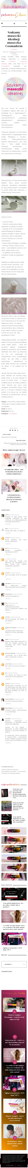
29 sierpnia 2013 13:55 (15, 617)
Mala (6, 603)
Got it (19, 1165)
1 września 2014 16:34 (16, 718)
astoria (6, 639)
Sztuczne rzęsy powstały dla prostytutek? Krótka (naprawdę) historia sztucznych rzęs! (19, 793)
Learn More (10, 1165)
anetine (7, 514)
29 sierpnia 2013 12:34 (15, 572)
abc (6, 672)
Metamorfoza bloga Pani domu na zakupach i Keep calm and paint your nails (15, 444)
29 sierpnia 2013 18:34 (12, 672)
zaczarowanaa (8, 594)
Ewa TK (7, 548)
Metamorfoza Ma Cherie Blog (8, 437)
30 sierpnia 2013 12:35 (19, 699)
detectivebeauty (9, 708)
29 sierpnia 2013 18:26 (17, 663)
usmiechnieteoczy (9, 699)
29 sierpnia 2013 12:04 (11, 559)
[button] (14, 23)
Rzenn (6, 528)
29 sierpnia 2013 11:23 (14, 548)
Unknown (7, 537)
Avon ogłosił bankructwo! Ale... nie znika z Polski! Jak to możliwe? (19, 819)
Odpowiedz (8, 524)
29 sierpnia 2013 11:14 (14, 514)
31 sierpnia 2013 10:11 (18, 708)
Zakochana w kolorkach (10, 627)
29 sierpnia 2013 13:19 (17, 594)
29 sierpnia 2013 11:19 (15, 537)
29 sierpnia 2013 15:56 (14, 639)
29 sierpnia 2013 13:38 (13, 603)
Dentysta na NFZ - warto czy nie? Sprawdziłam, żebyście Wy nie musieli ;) (19, 806)
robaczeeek (8, 583)
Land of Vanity (8, 663)
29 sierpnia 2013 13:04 (16, 583)
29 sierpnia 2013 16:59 (21, 653)
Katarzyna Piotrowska (10, 653)
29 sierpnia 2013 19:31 (15, 683)
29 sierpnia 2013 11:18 (13, 528)
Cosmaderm (13, 413)
